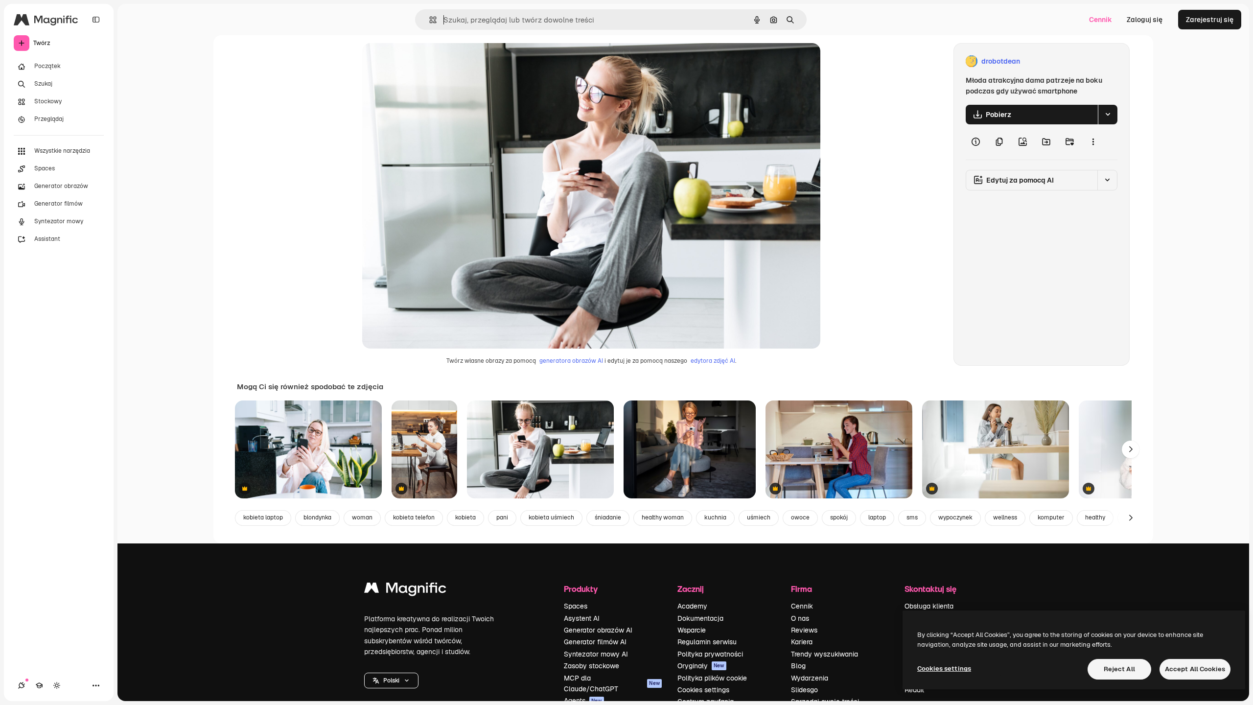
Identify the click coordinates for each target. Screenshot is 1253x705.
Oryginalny (429, 61)
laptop (877, 517)
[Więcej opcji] (1093, 142)
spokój (839, 517)
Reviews (804, 630)
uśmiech (758, 517)
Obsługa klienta (929, 606)
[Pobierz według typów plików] (1107, 114)
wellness (1005, 517)
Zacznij (690, 589)
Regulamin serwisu (707, 641)
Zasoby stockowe (591, 665)
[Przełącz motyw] (57, 685)
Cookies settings (703, 689)
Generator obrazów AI (598, 630)
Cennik (1100, 19)
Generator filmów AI (595, 641)
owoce (800, 517)
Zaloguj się (1144, 19)
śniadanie (608, 517)
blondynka (317, 517)
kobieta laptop (263, 517)
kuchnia (715, 517)
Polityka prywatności (710, 654)
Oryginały (700, 665)
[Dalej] (1130, 449)
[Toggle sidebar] (96, 19)
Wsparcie (691, 630)
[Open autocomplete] (429, 20)
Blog (798, 665)
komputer (1051, 517)
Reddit (914, 689)
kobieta (465, 517)
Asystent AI (582, 618)
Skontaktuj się (930, 589)
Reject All (1119, 669)
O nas (800, 618)
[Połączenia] (21, 685)
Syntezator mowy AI (596, 654)
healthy (1095, 517)
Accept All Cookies (1195, 669)
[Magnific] (405, 590)
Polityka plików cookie (712, 678)
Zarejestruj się (1209, 19)
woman (362, 517)
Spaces (575, 606)
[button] (391, 680)
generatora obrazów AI (571, 361)
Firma (801, 589)
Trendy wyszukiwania (824, 654)
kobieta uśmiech (551, 517)
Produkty (581, 589)
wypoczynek (955, 517)
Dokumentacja (700, 618)
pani (502, 517)
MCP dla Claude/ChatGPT (612, 683)
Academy (692, 606)
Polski (391, 680)
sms (912, 517)
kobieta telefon (414, 517)
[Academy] (39, 685)
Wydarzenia (809, 678)
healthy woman (663, 517)
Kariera (801, 641)
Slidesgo (804, 689)
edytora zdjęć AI (713, 361)
